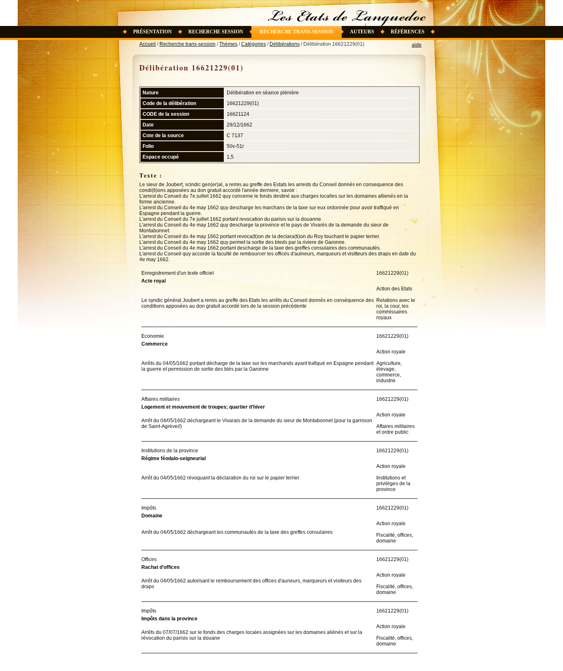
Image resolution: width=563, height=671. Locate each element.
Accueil (147, 44)
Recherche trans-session (296, 32)
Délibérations (285, 44)
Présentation (152, 32)
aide (417, 45)
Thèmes (228, 44)
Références (408, 32)
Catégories (253, 44)
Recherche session (215, 32)
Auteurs (362, 32)
